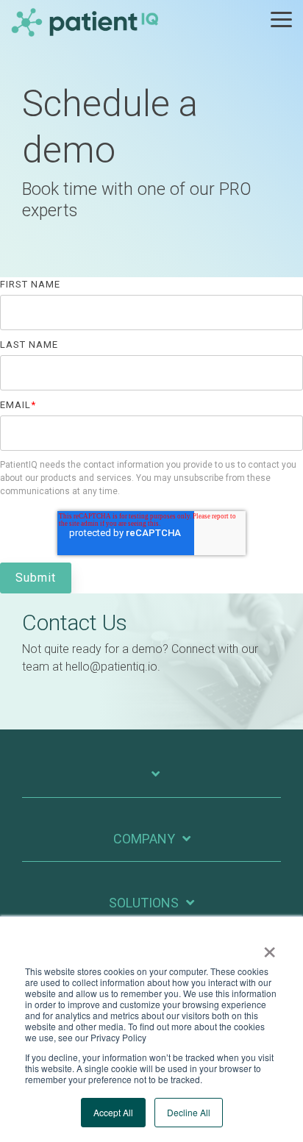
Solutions (144, 902)
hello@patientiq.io (111, 667)
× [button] (269, 947)
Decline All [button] (188, 1112)
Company (144, 838)
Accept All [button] (113, 1112)
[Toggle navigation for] (151, 781)
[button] (281, 18)
